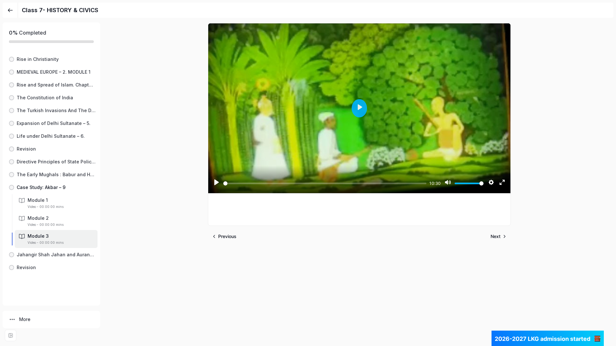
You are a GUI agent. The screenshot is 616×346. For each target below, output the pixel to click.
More (24, 319)
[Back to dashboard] (10, 10)
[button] (51, 59)
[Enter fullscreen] (10, 335)
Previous (227, 236)
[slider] (324, 183)
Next (496, 236)
